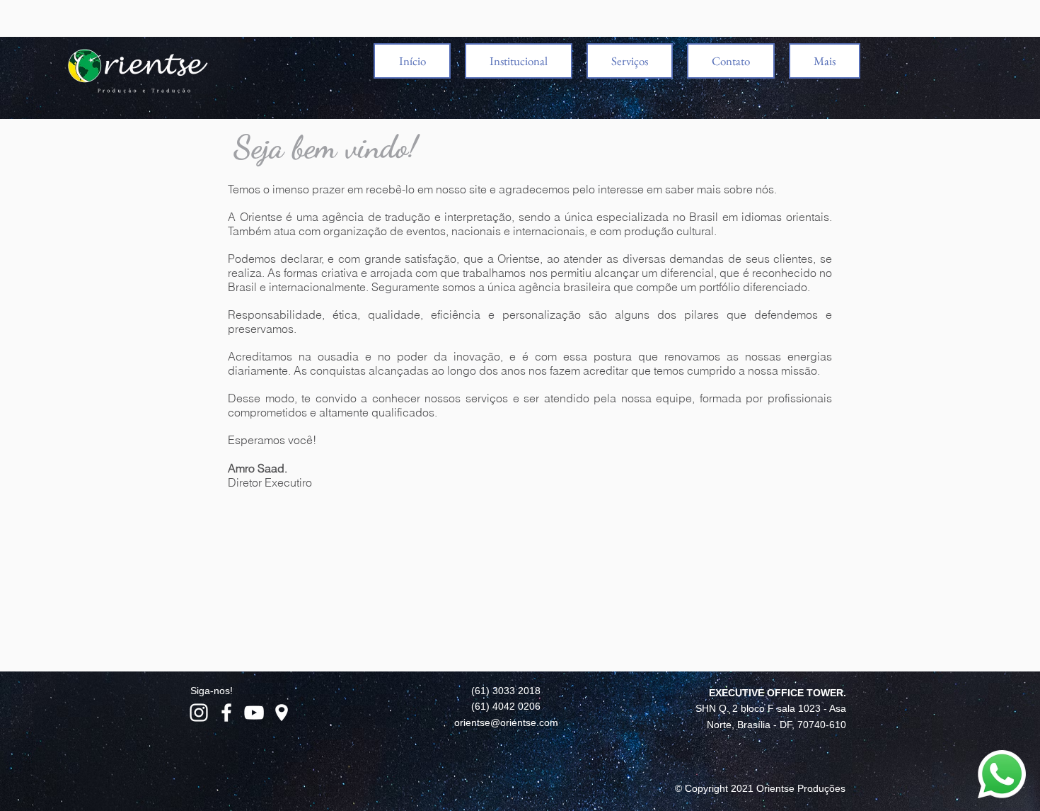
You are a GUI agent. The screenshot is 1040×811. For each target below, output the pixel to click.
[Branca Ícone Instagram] (199, 713)
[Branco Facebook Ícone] (226, 713)
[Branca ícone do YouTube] (254, 713)
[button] (518, 61)
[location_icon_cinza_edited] (282, 713)
